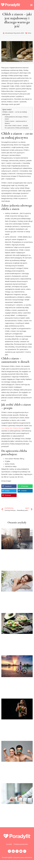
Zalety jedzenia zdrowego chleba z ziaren (16, 118)
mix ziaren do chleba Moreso (12, 428)
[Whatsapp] (24, 851)
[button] (31, 5)
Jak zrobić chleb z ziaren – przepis (16, 125)
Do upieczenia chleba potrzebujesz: (17, 128)
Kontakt (9, 844)
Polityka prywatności (21, 844)
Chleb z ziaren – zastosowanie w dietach (16, 122)
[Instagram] (17, 851)
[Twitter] (13, 851)
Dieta (29, 33)
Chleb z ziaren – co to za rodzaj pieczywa (14, 113)
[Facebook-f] (9, 851)
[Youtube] (20, 851)
